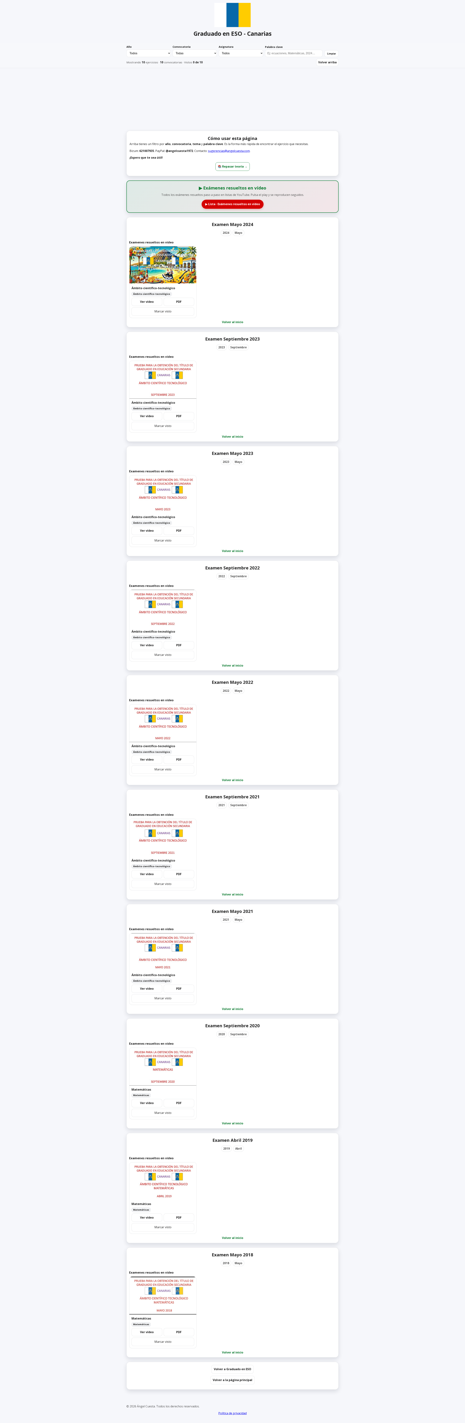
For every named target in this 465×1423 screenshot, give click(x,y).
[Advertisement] (232, 101)
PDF (178, 302)
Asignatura (226, 46)
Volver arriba (327, 62)
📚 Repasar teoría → (232, 166)
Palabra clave (274, 47)
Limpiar (331, 53)
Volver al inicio (232, 322)
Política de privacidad (232, 1413)
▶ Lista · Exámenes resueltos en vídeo (232, 204)
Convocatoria (182, 46)
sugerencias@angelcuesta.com (229, 151)
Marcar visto (162, 311)
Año (129, 46)
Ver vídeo (147, 302)
